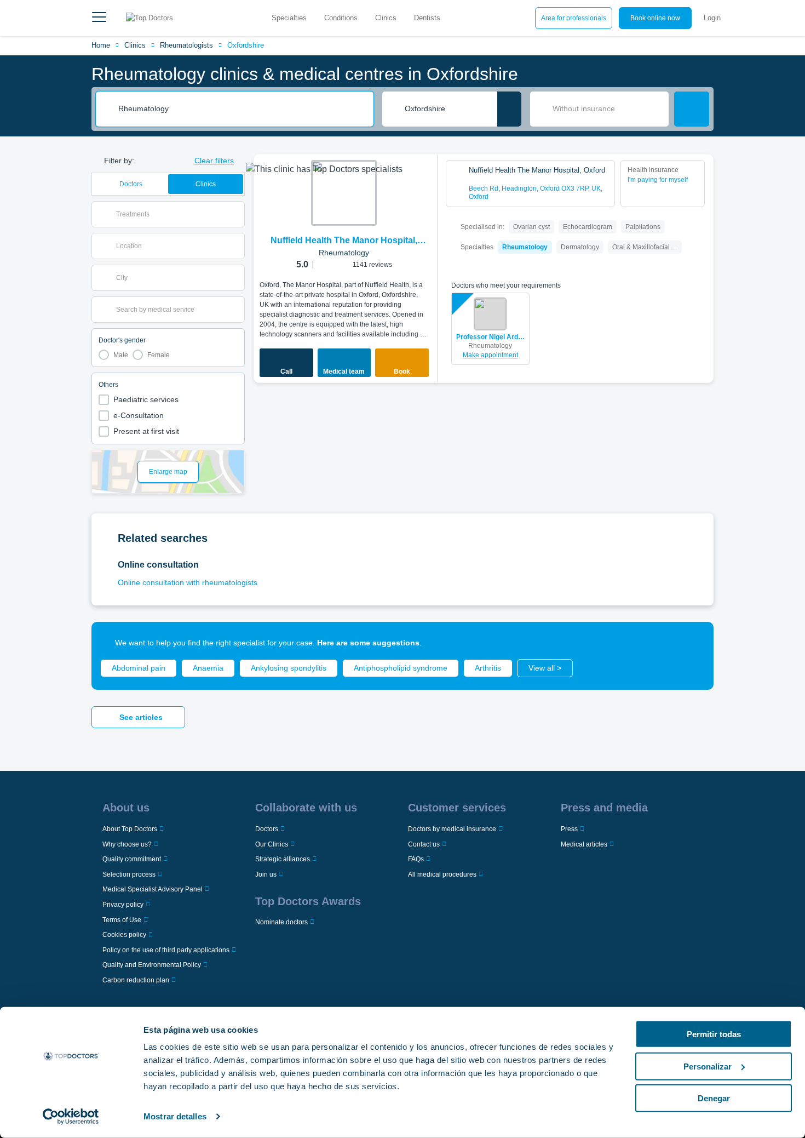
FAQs (416, 859)
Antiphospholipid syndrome (400, 668)
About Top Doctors (129, 829)
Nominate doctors (281, 922)
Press (569, 829)
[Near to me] (509, 109)
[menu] (99, 18)
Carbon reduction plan (135, 980)
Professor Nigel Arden (490, 337)
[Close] (693, 643)
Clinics (385, 18)
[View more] (425, 177)
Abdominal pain (138, 668)
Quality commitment (131, 859)
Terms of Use (121, 920)
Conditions (341, 18)
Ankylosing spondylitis (288, 668)
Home (100, 45)
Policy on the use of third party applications (165, 950)
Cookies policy (124, 935)
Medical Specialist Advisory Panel (152, 889)
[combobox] (242, 109)
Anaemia (208, 668)
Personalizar (707, 1066)
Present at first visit (146, 431)
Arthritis (488, 668)
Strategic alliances (282, 859)
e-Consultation (138, 415)
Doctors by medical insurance (452, 829)
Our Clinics (271, 844)
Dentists (427, 18)
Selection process (129, 874)
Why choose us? (127, 844)
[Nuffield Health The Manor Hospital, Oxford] (344, 193)
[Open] (236, 214)
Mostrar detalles (174, 1116)
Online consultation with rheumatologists (187, 582)
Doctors (130, 184)
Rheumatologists (186, 45)
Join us (266, 874)
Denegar (714, 1098)
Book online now (655, 18)
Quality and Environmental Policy (151, 965)
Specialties (289, 18)
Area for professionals (573, 18)
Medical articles (584, 844)
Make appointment (490, 355)
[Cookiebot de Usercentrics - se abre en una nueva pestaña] (71, 1116)
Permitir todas (714, 1034)
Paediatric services (146, 399)
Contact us (424, 844)
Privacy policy (122, 904)
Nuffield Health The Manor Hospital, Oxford (344, 241)
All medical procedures (442, 874)
